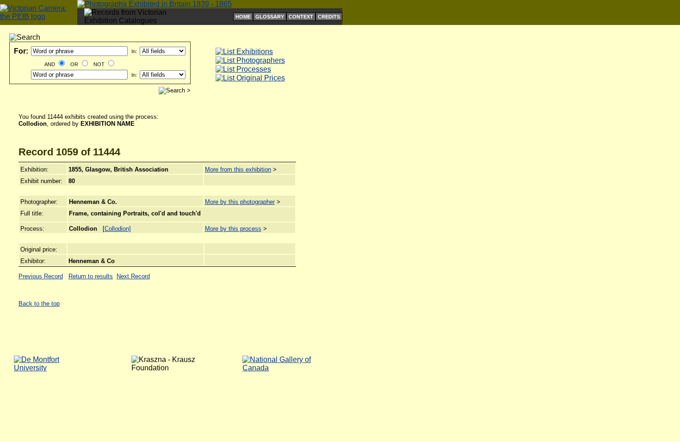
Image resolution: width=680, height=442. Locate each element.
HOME (243, 16)
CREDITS (329, 16)
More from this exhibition (238, 169)
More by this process (233, 228)
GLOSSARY (269, 16)
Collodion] (118, 228)
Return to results (90, 276)
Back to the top (39, 303)
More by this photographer (240, 201)
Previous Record (41, 276)
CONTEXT (301, 16)
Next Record (133, 276)
